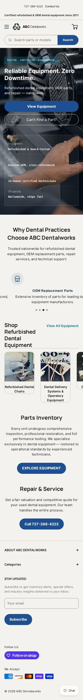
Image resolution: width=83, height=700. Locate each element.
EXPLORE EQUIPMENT (41, 468)
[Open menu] (6, 27)
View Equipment (41, 106)
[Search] (68, 40)
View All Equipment (62, 326)
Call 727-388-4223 (42, 524)
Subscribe (18, 619)
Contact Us (52, 6)
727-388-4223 (33, 6)
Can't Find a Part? (42, 119)
